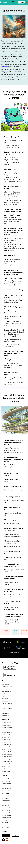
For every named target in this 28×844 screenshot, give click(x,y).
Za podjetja (4, 710)
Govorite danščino (6, 781)
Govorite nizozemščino (7, 783)
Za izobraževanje (5, 713)
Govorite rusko (5, 824)
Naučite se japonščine (6, 744)
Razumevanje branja (6, 691)
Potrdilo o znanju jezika (7, 686)
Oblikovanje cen (5, 715)
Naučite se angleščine (6, 722)
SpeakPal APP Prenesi (7, 708)
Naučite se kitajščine (6, 749)
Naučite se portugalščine (7, 759)
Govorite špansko (6, 820)
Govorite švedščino (6, 793)
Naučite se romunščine (7, 761)
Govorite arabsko (5, 798)
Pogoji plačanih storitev (7, 703)
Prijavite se (6, 835)
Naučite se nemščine (6, 730)
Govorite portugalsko (6, 815)
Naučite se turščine (6, 771)
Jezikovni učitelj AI (6, 684)
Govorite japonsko (6, 800)
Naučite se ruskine (6, 768)
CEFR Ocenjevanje (6, 689)
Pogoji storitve (5, 698)
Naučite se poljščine (6, 766)
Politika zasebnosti (6, 701)
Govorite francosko (6, 810)
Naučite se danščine (6, 725)
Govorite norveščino (6, 791)
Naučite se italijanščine (7, 756)
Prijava (21, 2)
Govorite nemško (5, 786)
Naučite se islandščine (7, 732)
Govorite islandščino (6, 788)
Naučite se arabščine (6, 742)
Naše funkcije (5, 693)
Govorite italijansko (6, 812)
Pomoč (3, 696)
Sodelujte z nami (5, 706)
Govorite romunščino (6, 817)
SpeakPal (15, 51)
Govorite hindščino (6, 795)
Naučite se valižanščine (7, 751)
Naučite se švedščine (6, 737)
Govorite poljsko (5, 822)
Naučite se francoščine (7, 754)
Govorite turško (5, 827)
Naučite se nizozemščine (7, 727)
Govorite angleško (6, 778)
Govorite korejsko (6, 803)
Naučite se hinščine (6, 739)
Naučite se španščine (6, 764)
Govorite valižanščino (6, 807)
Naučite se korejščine (6, 747)
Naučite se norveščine (6, 734)
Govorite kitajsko (5, 805)
